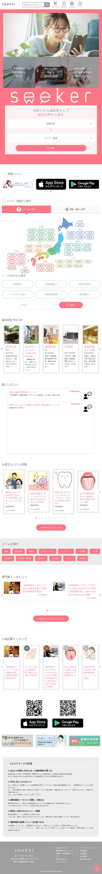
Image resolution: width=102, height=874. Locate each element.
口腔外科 (7, 558)
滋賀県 (78, 261)
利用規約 (83, 851)
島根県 (29, 246)
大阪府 (87, 261)
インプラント (66, 551)
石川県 (50, 231)
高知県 (40, 270)
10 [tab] (65, 518)
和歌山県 (78, 266)
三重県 (69, 266)
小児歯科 (81, 551)
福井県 (41, 231)
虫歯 (6, 551)
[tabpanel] (18, 184)
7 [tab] (55, 518)
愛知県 (41, 239)
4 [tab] (45, 518)
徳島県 (49, 270)
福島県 (89, 237)
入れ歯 (95, 551)
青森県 (71, 233)
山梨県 (31, 239)
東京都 (77, 250)
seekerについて (62, 848)
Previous (97, 349)
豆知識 (82, 558)
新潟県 (31, 231)
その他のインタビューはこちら (51, 619)
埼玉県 (87, 245)
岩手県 (71, 237)
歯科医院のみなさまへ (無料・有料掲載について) (65, 853)
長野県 (50, 235)
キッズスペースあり (18, 294)
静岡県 (50, 239)
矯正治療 (18, 551)
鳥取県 (38, 246)
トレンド (69, 558)
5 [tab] (49, 518)
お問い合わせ (61, 859)
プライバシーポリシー (89, 848)
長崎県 (12, 259)
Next (5, 349)
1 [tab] (50, 191)
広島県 (29, 251)
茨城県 (68, 250)
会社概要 (83, 856)
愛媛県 (40, 266)
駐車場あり (85, 294)
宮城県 (80, 237)
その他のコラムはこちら (51, 527)
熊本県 (12, 264)
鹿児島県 (11, 268)
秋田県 (80, 233)
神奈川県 (87, 250)
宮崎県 (21, 264)
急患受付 (18, 284)
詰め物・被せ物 (25, 558)
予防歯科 (55, 558)
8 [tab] (58, 518)
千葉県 (68, 254)
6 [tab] (52, 518)
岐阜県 (41, 235)
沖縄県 (24, 271)
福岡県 (21, 255)
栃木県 (77, 245)
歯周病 (31, 551)
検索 (47, 5)
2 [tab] (39, 518)
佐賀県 (12, 255)
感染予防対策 (85, 284)
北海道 (79, 225)
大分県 (21, 259)
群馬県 (68, 245)
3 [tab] (42, 518)
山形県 (89, 233)
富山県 (31, 235)
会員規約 (83, 853)
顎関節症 (41, 558)
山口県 (48, 246)
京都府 (69, 261)
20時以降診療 (51, 294)
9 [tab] (62, 518)
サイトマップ (61, 862)
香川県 (49, 266)
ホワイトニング (47, 551)
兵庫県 (59, 261)
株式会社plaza (85, 859)
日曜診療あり (51, 284)
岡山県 (38, 251)
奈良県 (59, 266)
